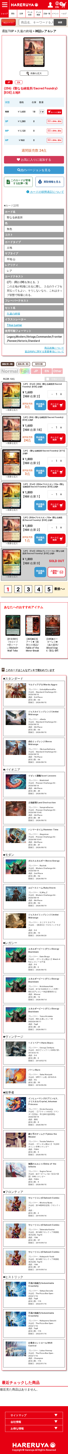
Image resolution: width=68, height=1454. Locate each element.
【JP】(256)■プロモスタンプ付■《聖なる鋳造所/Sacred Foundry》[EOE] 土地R (42, 518)
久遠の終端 (13, 313)
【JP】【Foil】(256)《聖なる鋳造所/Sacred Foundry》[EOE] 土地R (42, 385)
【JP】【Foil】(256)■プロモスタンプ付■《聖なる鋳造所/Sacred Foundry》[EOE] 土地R (43, 485)
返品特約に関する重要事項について (44, 351)
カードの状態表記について (46, 192)
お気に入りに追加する (35, 159)
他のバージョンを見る (35, 170)
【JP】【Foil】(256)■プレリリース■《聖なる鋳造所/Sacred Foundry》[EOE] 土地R (43, 552)
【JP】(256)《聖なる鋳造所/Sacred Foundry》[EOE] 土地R (43, 418)
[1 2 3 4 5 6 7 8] (41, 111)
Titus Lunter (14, 325)
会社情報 (16, 1421)
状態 (7, 102)
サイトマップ (18, 1415)
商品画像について (54, 348)
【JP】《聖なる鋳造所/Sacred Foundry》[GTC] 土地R (43, 452)
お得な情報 (17, 1428)
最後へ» (59, 589)
